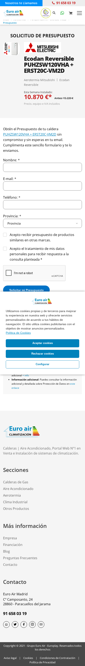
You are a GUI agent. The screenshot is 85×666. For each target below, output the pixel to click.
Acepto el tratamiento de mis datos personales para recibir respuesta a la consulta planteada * (39, 254)
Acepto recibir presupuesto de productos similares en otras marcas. (42, 237)
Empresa (10, 538)
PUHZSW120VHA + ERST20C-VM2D (29, 134)
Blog (6, 551)
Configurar (42, 364)
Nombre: (11, 160)
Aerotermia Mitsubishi (39, 80)
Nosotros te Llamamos (21, 3)
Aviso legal (10, 658)
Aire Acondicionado (18, 488)
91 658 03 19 (66, 3)
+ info (25, 375)
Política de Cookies (18, 332)
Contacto (10, 564)
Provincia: (12, 216)
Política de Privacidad (42, 662)
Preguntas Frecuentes (20, 558)
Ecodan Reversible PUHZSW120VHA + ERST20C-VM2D (49, 64)
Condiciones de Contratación (57, 658)
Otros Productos (16, 508)
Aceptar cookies (42, 343)
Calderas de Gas (15, 482)
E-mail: (9, 178)
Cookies (28, 658)
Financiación (12, 544)
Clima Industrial (15, 502)
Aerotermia (12, 495)
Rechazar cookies (42, 353)
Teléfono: (11, 197)
